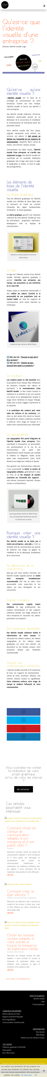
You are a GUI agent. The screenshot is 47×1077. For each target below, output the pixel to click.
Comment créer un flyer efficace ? (20, 893)
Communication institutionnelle (13, 1022)
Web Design (40, 1035)
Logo (24, 46)
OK (36, 1075)
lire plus (10, 874)
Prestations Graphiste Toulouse (11, 1063)
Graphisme (32, 897)
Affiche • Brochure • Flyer (11, 1014)
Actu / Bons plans (9, 1053)
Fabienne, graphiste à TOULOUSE (14, 1047)
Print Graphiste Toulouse (29, 1063)
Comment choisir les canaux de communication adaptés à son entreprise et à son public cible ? (21, 836)
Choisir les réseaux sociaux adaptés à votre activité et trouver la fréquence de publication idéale (22, 942)
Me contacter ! (23, 789)
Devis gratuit (7, 1050)
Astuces (6, 46)
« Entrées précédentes (17, 978)
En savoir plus (26, 1075)
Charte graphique (38, 1004)
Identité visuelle (15, 46)
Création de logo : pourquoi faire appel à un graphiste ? (20, 364)
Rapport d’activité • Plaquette (13, 1017)
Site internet (19, 952)
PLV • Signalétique (9, 1019)
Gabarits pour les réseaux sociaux (32, 1038)
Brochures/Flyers (20, 897)
